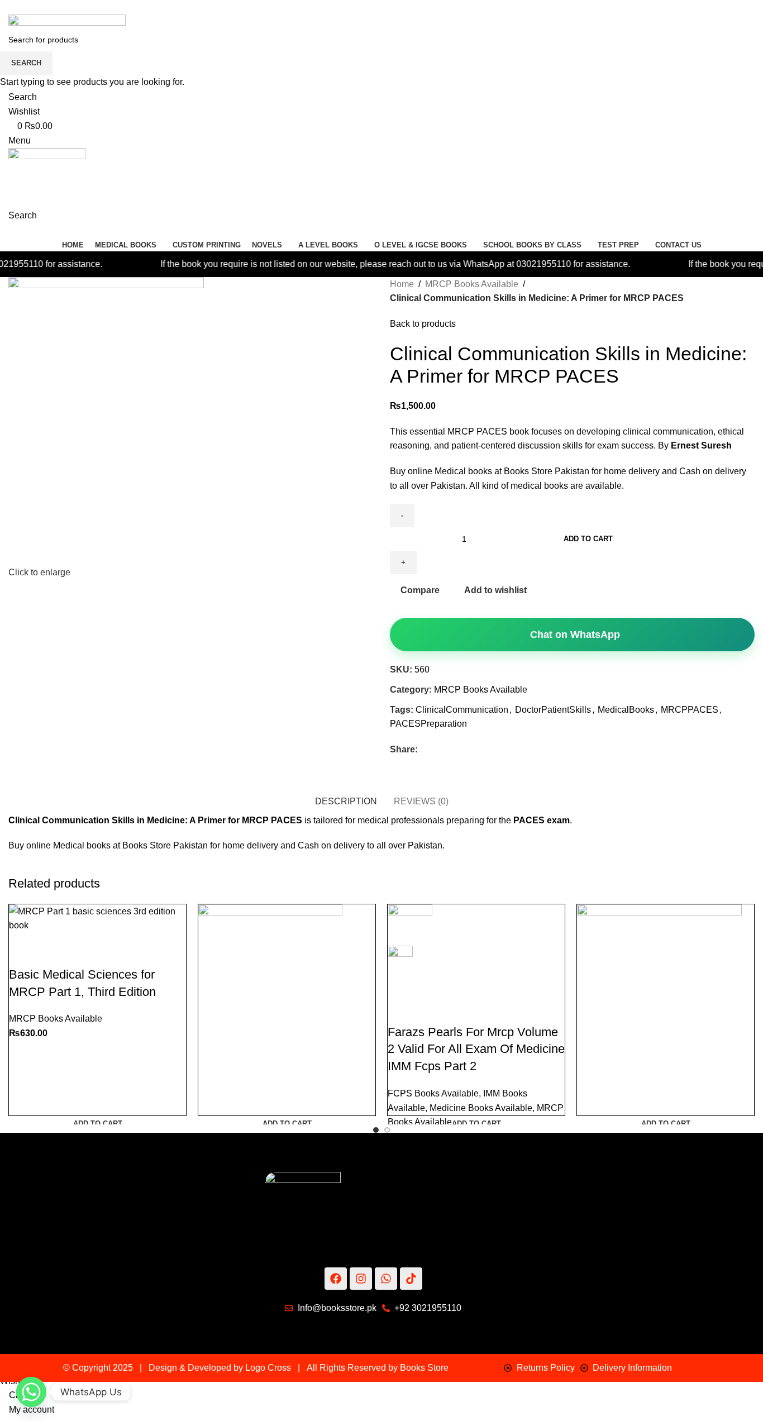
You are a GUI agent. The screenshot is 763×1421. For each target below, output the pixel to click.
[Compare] (23, 947)
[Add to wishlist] (83, 947)
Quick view (53, 947)
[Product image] (400, 967)
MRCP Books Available (55, 1018)
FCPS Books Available (433, 1093)
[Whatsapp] (31, 1392)
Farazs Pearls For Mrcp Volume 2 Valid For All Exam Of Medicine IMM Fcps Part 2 (476, 1049)
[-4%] (270, 999)
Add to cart (588, 539)
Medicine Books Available (481, 1108)
